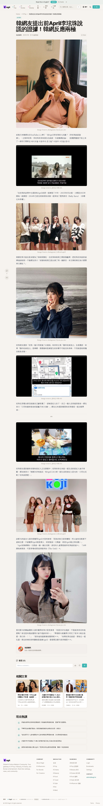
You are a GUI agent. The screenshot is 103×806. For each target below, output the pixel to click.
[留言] (7, 271)
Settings (89, 770)
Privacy (98, 803)
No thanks (61, 2)
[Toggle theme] (90, 7)
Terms (92, 803)
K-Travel (55, 780)
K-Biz (54, 787)
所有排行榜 (73, 763)
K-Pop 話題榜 (74, 766)
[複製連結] (7, 278)
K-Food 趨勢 (73, 776)
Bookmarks (90, 766)
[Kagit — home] (6, 7)
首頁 (54, 763)
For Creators (41, 773)
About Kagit (40, 763)
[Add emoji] (79, 665)
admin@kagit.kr (91, 777)
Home (18, 14)
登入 (97, 7)
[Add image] (75, 665)
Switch (54, 2)
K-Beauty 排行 (74, 770)
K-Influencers (41, 766)
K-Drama (23, 7)
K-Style (55, 783)
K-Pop (15, 7)
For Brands (40, 770)
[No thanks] (66, 2)
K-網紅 (54, 7)
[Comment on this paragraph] (90, 41)
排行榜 (46, 7)
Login (88, 763)
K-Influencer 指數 (75, 783)
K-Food (55, 776)
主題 (38, 7)
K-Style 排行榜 (74, 780)
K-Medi (55, 790)
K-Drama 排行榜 (75, 773)
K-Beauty (31, 7)
